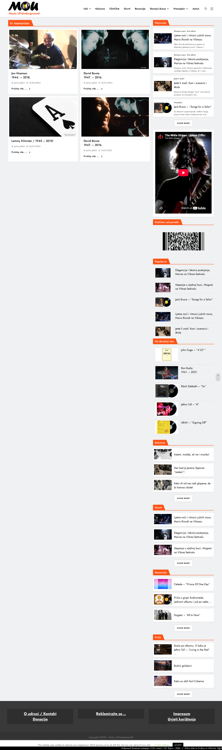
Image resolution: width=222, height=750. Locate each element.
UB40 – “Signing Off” (194, 423)
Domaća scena (158, 8)
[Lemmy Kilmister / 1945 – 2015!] (43, 117)
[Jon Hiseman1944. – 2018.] (43, 49)
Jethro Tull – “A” (190, 404)
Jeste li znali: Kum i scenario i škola (191, 331)
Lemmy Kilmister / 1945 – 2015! (32, 141)
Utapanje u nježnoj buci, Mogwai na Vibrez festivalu (194, 287)
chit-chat (114, 8)
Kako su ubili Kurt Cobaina (189, 681)
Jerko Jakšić (19, 82)
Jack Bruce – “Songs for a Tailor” (193, 107)
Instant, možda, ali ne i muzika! (191, 454)
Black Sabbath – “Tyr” (193, 386)
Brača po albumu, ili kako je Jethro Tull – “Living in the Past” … (192, 650)
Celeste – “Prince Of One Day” (192, 584)
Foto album (191, 31)
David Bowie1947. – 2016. (93, 75)
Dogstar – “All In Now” (187, 615)
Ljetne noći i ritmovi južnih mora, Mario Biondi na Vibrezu (193, 37)
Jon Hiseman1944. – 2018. (21, 75)
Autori (196, 8)
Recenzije (140, 8)
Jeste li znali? (179, 78)
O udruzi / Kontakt (40, 713)
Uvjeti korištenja (182, 719)
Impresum (181, 713)
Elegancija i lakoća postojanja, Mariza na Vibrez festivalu (191, 61)
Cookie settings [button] (162, 745)
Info (86, 8)
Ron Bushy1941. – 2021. (189, 370)
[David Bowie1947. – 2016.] (115, 49)
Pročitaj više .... (19, 88)
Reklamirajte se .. (111, 713)
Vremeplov (179, 8)
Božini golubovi (183, 666)
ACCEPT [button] (178, 745)
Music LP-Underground (24, 13)
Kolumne (100, 8)
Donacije (40, 719)
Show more (183, 123)
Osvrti (127, 8)
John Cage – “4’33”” (193, 350)
